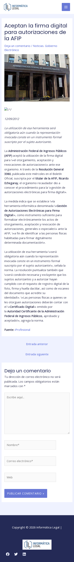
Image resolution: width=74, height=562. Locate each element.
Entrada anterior (37, 344)
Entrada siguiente (37, 354)
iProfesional (22, 330)
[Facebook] (7, 554)
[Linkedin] (24, 554)
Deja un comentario (17, 46)
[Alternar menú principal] (66, 7)
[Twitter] (16, 554)
